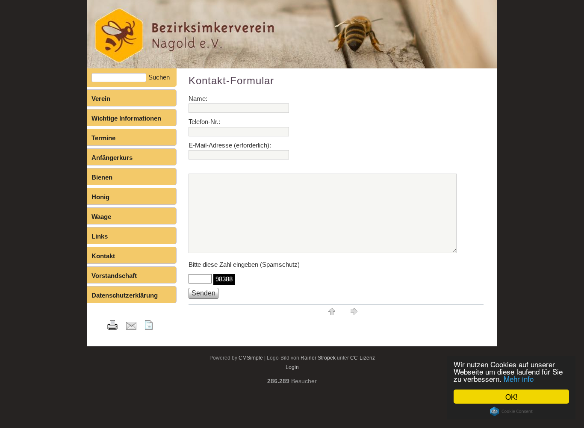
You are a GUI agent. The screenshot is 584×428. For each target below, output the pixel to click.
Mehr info (519, 378)
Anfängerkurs (112, 157)
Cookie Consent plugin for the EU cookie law (511, 411)
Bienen (101, 177)
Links (99, 236)
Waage (101, 216)
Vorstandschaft (114, 275)
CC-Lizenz (362, 358)
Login (292, 367)
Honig (100, 197)
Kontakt (103, 256)
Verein (100, 98)
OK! (511, 396)
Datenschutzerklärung (124, 295)
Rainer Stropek (318, 358)
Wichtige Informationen (126, 118)
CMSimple (251, 358)
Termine (103, 138)
